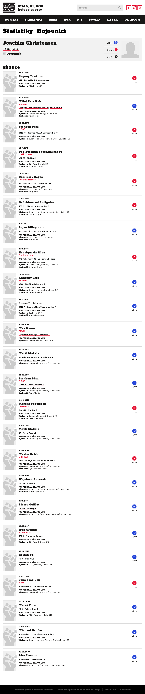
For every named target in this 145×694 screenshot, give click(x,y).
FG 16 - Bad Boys (26, 559)
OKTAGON (132, 19)
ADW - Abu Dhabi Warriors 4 (32, 284)
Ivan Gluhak (28, 530)
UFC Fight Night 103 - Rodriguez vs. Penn (37, 231)
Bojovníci (51, 31)
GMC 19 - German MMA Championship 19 (38, 133)
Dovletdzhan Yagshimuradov (40, 152)
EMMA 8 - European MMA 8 (31, 385)
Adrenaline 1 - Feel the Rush (32, 659)
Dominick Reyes (31, 177)
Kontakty (125, 689)
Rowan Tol (27, 555)
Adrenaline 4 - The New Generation (35, 586)
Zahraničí (33, 19)
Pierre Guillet (29, 504)
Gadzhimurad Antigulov (37, 202)
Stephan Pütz (29, 126)
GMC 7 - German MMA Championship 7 (37, 307)
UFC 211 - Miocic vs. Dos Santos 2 (34, 206)
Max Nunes (27, 328)
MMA (53, 19)
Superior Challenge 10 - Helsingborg (36, 357)
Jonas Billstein (30, 303)
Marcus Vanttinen (32, 404)
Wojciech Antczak (32, 479)
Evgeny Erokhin (31, 76)
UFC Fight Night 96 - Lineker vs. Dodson (37, 259)
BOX (67, 19)
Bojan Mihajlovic (31, 227)
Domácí (11, 19)
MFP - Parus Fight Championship (34, 80)
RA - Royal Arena (27, 483)
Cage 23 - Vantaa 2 (28, 410)
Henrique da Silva (32, 252)
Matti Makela (29, 353)
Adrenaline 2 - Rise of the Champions (36, 634)
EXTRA (112, 19)
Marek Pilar (28, 605)
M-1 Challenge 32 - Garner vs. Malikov (37, 460)
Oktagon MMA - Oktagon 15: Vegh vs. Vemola (40, 107)
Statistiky (18, 31)
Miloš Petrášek (30, 101)
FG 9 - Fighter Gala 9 (28, 609)
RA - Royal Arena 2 (27, 433)
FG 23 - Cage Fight (27, 508)
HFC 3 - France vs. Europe (30, 536)
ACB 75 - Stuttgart (27, 158)
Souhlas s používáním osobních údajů (79, 689)
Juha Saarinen (29, 580)
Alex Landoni (29, 655)
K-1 (79, 19)
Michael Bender (31, 630)
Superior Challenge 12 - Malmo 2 (34, 334)
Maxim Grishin (30, 454)
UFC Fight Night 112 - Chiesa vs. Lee (35, 183)
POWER (94, 19)
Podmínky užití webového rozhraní (34, 689)
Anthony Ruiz (29, 278)
